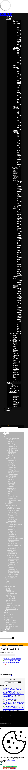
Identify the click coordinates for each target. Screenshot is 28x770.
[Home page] (0, 645)
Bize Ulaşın (13, 768)
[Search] (20, 427)
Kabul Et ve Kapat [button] (10, 760)
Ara (19, 682)
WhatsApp (14, 766)
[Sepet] (1, 415)
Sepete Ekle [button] (23, 762)
